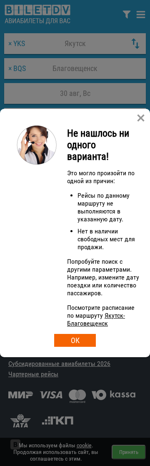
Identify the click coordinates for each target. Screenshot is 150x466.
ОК (75, 340)
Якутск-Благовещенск (96, 319)
